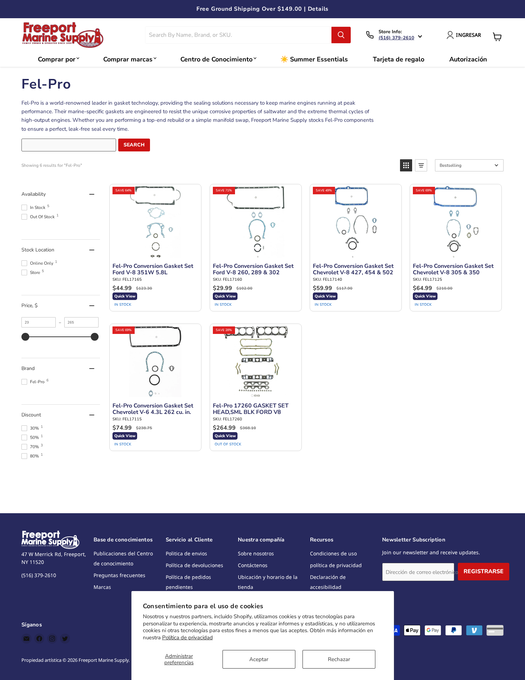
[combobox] (238, 35)
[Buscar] (341, 35)
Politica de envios (186, 553)
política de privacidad (336, 565)
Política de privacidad (187, 637)
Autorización (468, 59)
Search (134, 144)
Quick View (124, 296)
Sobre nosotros (256, 553)
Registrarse (484, 571)
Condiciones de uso (333, 553)
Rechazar (339, 659)
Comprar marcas (127, 59)
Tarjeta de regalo (398, 59)
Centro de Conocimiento (216, 59)
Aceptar (258, 659)
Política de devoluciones (194, 565)
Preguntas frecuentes (119, 575)
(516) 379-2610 (396, 38)
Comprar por (56, 59)
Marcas (102, 587)
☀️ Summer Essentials (314, 59)
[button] (406, 165)
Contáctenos (253, 565)
